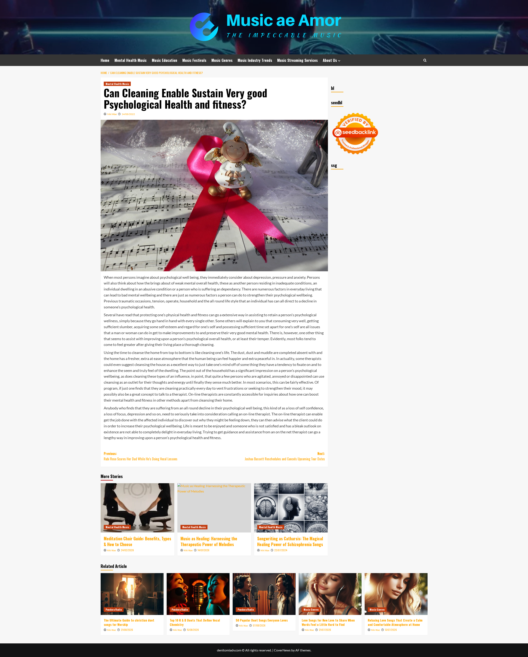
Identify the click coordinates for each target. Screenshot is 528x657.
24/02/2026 (127, 550)
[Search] (425, 60)
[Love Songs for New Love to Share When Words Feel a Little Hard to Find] (330, 594)
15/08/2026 (193, 629)
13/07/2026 (391, 629)
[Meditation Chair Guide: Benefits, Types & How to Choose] (137, 507)
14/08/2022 (128, 114)
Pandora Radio (114, 609)
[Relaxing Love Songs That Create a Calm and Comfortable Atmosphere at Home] (396, 594)
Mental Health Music (130, 60)
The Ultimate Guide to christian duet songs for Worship (129, 622)
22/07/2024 (280, 550)
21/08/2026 (127, 629)
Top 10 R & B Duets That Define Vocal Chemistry (195, 622)
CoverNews (282, 650)
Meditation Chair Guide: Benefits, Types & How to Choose (137, 541)
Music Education (164, 60)
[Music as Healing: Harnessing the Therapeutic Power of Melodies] (214, 507)
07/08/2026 (259, 625)
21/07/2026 (325, 629)
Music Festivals (194, 60)
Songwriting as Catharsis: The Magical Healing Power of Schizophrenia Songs (290, 541)
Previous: (140, 456)
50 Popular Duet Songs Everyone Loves (262, 620)
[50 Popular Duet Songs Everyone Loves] (264, 594)
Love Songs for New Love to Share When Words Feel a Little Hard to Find (328, 622)
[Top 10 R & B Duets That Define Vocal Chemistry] (198, 594)
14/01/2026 (203, 550)
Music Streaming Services (297, 60)
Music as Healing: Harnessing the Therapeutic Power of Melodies (208, 541)
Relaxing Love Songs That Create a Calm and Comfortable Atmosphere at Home (395, 622)
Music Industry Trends (255, 60)
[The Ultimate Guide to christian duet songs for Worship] (132, 594)
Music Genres (221, 60)
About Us (330, 60)
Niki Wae (112, 114)
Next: (285, 456)
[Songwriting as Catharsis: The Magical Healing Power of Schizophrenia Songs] (291, 507)
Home (105, 60)
